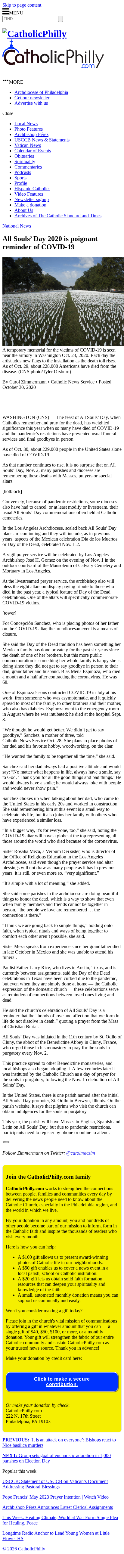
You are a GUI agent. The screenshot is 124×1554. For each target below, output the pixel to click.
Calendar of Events (32, 150)
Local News (26, 123)
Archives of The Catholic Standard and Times (57, 215)
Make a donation (30, 204)
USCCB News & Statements (42, 139)
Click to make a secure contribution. (62, 1381)
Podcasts (22, 172)
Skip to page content (21, 5)
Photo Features (28, 129)
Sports (20, 177)
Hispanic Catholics (32, 188)
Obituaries (24, 156)
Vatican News (27, 145)
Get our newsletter (31, 97)
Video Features (28, 194)
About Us (23, 210)
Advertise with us (31, 103)
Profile (20, 183)
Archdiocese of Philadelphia (41, 92)
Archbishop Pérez (31, 134)
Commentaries (28, 166)
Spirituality (24, 161)
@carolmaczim (80, 1152)
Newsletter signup (31, 199)
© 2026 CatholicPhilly (23, 1548)
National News (16, 225)
